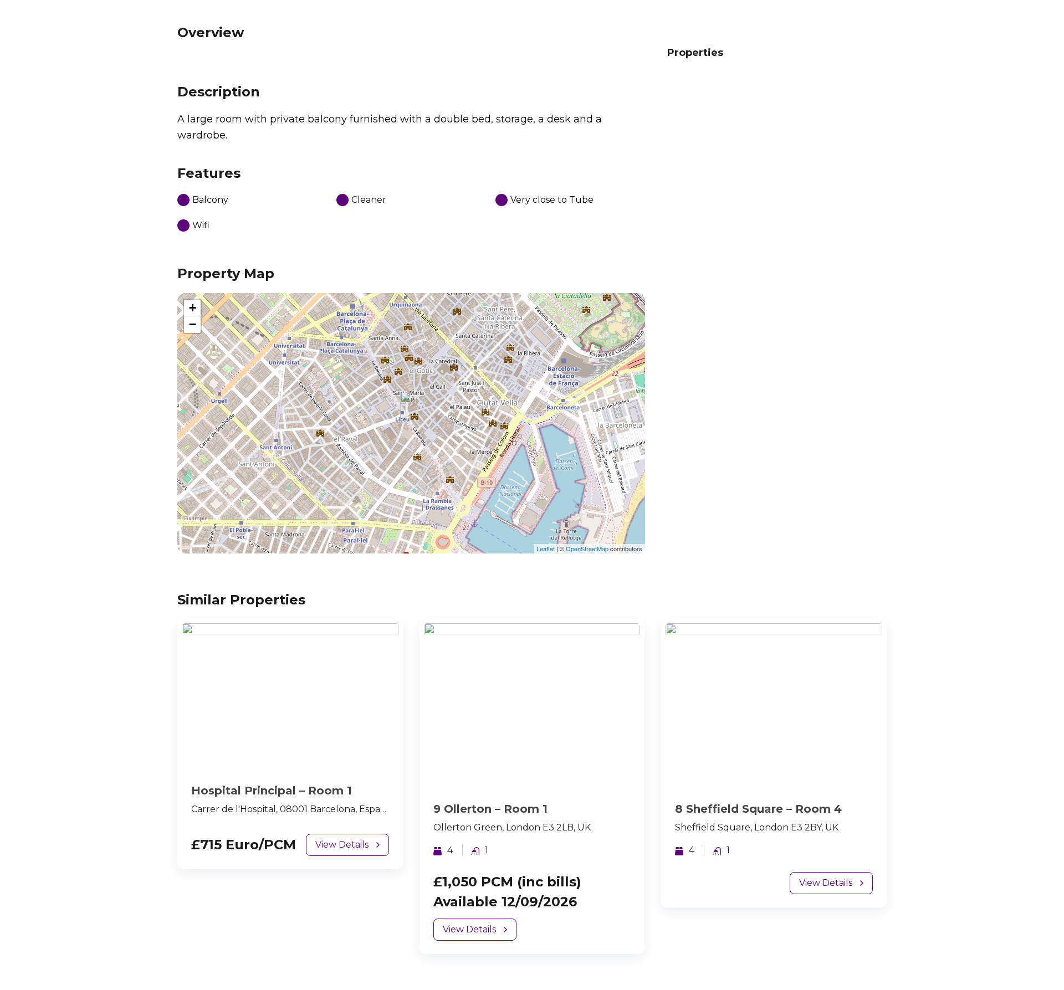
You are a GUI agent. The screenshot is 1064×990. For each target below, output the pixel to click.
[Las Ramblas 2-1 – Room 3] (411, 407)
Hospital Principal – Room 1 (271, 790)
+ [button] (192, 308)
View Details (342, 844)
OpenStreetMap (587, 548)
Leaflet (545, 548)
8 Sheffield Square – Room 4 (758, 808)
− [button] (192, 324)
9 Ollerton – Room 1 (490, 808)
